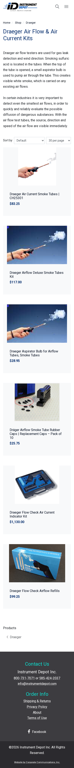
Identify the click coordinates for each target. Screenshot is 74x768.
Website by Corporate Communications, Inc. (37, 762)
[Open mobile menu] (66, 7)
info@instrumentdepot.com (37, 684)
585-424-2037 (49, 678)
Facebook (38, 732)
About (37, 712)
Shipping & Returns (37, 701)
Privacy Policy (37, 707)
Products (9, 628)
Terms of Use (37, 718)
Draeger (31, 22)
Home (6, 22)
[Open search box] (57, 7)
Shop (18, 22)
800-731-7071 (24, 678)
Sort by (7, 140)
